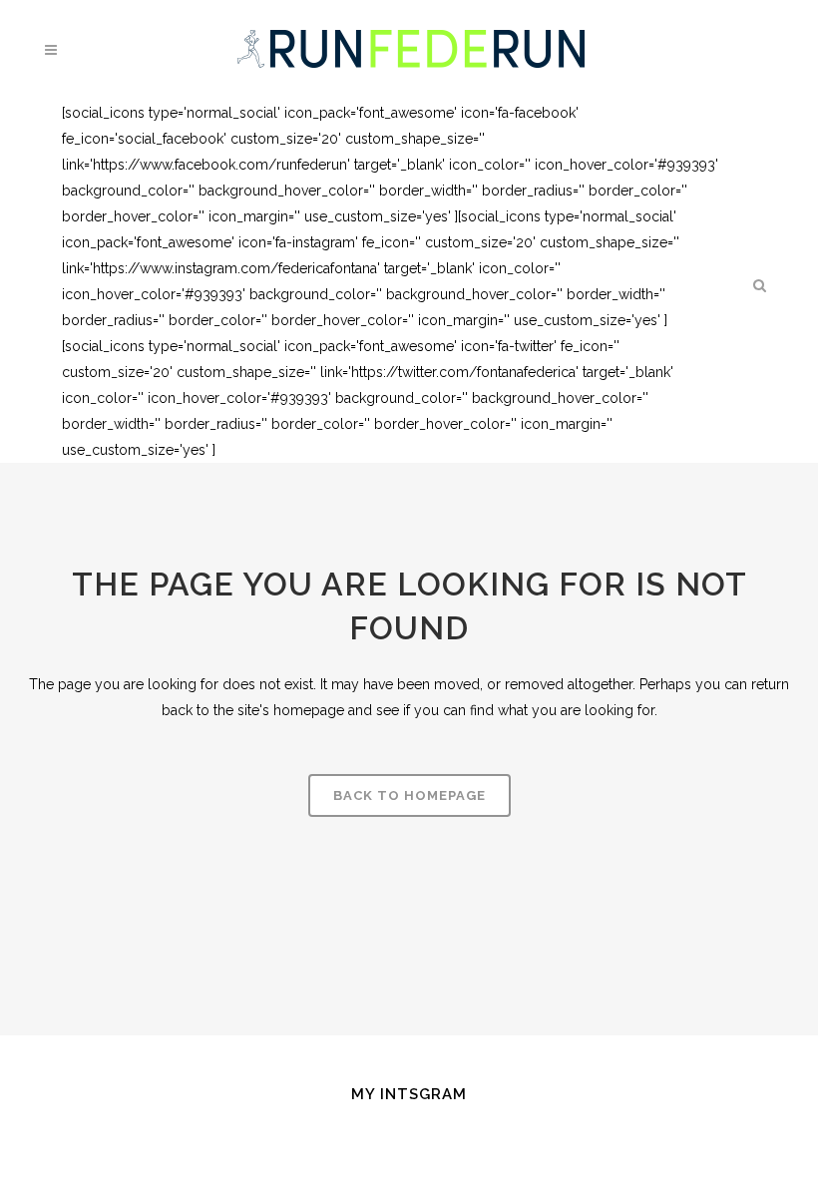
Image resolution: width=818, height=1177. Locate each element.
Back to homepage (409, 795)
